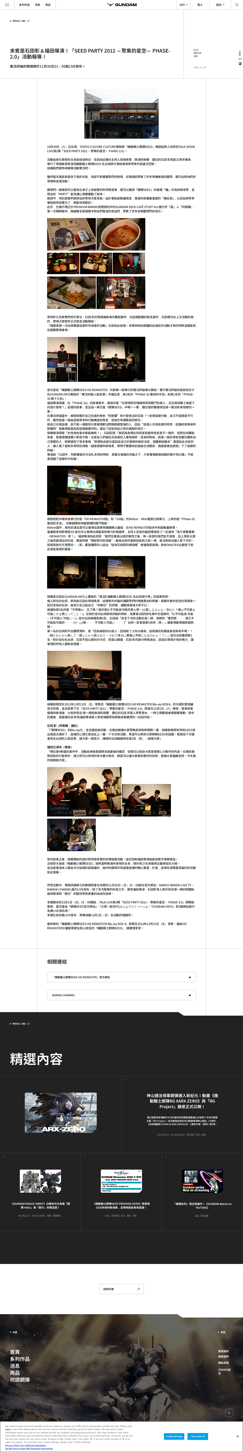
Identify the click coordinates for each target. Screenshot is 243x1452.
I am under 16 (198, 1436)
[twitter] (240, 59)
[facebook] (240, 63)
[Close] (237, 1436)
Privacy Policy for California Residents (25, 1445)
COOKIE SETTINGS (225, 1371)
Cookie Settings (174, 1436)
